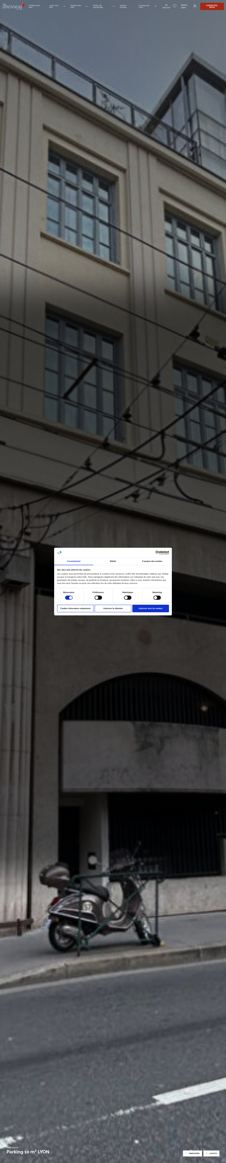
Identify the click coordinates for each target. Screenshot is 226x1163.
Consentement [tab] (73, 561)
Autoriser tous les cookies (151, 608)
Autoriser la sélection (113, 608)
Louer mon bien (53, 6)
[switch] (98, 598)
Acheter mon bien (34, 6)
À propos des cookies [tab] (152, 561)
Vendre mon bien (75, 6)
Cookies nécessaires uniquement (75, 608)
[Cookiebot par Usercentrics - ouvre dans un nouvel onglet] (157, 553)
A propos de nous (144, 6)
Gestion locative (123, 6)
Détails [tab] (113, 561)
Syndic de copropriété (98, 6)
